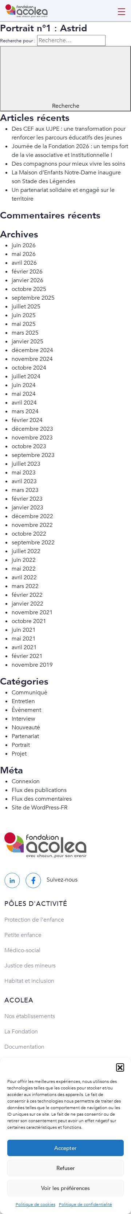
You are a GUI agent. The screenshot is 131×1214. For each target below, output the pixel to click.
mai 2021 (24, 639)
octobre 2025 (29, 289)
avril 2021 (24, 647)
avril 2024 (24, 403)
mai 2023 (24, 473)
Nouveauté (26, 728)
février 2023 (27, 499)
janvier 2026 (27, 280)
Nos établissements (29, 1016)
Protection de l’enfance (34, 920)
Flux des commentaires (42, 799)
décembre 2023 (32, 429)
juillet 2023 (26, 464)
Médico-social (22, 950)
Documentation (24, 1047)
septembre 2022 (33, 543)
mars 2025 (25, 333)
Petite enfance (22, 935)
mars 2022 (25, 586)
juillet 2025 (26, 307)
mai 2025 (24, 324)
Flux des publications (39, 790)
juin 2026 (24, 245)
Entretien (23, 701)
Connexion (26, 781)
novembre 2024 (32, 359)
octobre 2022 (29, 534)
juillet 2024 (26, 377)
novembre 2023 (32, 438)
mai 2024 (24, 394)
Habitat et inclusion (29, 981)
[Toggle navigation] (122, 10)
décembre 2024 (32, 350)
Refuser (65, 1168)
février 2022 (27, 595)
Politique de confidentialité (85, 1204)
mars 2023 (25, 490)
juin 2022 (24, 560)
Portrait (21, 745)
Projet (19, 754)
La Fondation (21, 1032)
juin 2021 (24, 630)
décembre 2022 (32, 516)
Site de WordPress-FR (39, 808)
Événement (26, 710)
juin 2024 (24, 385)
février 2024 (27, 420)
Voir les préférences (65, 1188)
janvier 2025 (27, 342)
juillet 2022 (26, 551)
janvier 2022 (27, 604)
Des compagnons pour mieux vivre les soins (68, 164)
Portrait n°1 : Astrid (43, 28)
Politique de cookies (35, 1204)
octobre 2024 (29, 368)
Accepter (65, 1148)
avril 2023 (24, 481)
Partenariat (25, 736)
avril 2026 (24, 263)
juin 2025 (24, 315)
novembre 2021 (32, 612)
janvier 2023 (27, 508)
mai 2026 (24, 254)
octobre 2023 (29, 446)
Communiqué (29, 693)
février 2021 (27, 656)
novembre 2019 (32, 665)
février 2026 (27, 272)
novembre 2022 (32, 525)
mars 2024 (25, 411)
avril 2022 (24, 578)
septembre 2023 (33, 455)
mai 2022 (24, 569)
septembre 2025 (33, 298)
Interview (23, 719)
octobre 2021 (29, 621)
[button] (120, 1067)
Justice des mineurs (30, 966)
